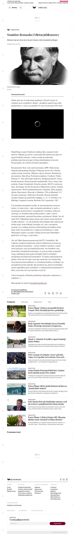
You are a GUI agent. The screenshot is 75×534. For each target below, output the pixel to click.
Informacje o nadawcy (25, 493)
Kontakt (9, 489)
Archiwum (38, 493)
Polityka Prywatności (24, 487)
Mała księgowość (56, 493)
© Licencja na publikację (19, 290)
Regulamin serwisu (24, 491)
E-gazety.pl (54, 489)
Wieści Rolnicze (55, 497)
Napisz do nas (11, 491)
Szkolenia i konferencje (14, 505)
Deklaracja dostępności (25, 495)
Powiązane (11, 302)
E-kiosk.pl (53, 487)
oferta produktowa (37, 510)
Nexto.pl (53, 491)
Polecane (24, 302)
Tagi (49, 302)
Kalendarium (23, 510)
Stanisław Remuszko (18, 94)
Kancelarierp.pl (55, 495)
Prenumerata (39, 491)
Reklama (37, 487)
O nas (9, 487)
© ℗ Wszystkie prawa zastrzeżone (22, 292)
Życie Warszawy (56, 499)
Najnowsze (38, 302)
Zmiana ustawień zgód (25, 489)
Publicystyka (42, 8)
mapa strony (11, 510)
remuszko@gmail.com (38, 283)
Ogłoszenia (38, 489)
